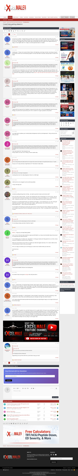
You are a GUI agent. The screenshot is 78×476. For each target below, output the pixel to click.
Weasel (55, 412)
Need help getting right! (12, 419)
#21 (57, 36)
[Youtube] (56, 455)
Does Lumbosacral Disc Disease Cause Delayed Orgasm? (67, 203)
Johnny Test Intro (11, 411)
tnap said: (15, 219)
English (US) (6, 469)
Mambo (8, 416)
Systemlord (54, 419)
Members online (64, 282)
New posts (5, 19)
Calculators (31, 17)
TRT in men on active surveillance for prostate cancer (67, 274)
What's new (15, 17)
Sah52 (72, 284)
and (17, 359)
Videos (21, 17)
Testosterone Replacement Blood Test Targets (67, 258)
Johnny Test (9, 412)
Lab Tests (26, 17)
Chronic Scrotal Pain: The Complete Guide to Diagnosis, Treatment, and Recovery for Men (67, 188)
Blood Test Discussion (66, 184)
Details (54, 473)
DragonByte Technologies (49, 473)
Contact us (53, 469)
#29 (57, 157)
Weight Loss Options (66, 166)
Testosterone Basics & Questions (21, 420)
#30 (57, 168)
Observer (62, 284)
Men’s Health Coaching (52, 17)
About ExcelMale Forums (32, 459)
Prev (5, 34)
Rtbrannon (8, 420)
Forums (10, 17)
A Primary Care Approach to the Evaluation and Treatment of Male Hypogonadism (68, 142)
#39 (57, 308)
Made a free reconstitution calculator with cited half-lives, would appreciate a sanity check (67, 249)
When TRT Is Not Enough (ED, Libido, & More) (67, 208)
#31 (57, 179)
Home (5, 17)
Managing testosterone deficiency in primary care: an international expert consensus (67, 152)
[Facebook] (51, 455)
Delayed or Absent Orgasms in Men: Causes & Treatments (68, 212)
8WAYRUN (44, 474)
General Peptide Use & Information (66, 255)
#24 (57, 78)
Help (69, 469)
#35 (57, 257)
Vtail (65, 284)
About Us (65, 467)
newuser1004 (68, 284)
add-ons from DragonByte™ (36, 473)
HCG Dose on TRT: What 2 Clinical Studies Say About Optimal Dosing (67, 265)
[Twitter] (53, 455)
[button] (7, 17)
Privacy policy (64, 469)
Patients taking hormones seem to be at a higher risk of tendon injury (67, 170)
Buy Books (44, 17)
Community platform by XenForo (39, 472)
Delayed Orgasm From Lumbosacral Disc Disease (67, 196)
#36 (57, 272)
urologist (26, 274)
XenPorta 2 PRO (34, 474)
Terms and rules (58, 469)
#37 (57, 282)
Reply (57, 44)
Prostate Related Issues (66, 239)
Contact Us (69, 467)
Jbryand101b (9, 408)
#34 (57, 230)
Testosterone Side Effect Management (66, 270)
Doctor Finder (38, 17)
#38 (57, 293)
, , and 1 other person (23, 213)
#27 (57, 131)
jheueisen (8, 405)
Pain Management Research (67, 193)
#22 (57, 50)
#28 (57, 141)
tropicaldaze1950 (53, 404)
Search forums (10, 19)
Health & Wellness (65, 199)
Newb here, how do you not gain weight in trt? (18, 407)
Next (14, 34)
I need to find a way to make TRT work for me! (18, 404)
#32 (57, 192)
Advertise (73, 467)
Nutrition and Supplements (67, 225)
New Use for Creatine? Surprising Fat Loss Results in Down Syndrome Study (67, 220)
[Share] (56, 37)
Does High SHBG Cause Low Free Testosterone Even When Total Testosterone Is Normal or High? (68, 179)
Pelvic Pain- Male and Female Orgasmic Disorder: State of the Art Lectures (68, 228)
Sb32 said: (15, 62)
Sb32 (5, 26)
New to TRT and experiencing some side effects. (18, 415)
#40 (57, 343)
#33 (57, 216)
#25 (57, 99)
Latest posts (63, 138)
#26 (57, 117)
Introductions (18, 405)
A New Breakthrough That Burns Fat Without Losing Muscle (67, 162)
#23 (57, 60)
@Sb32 (13, 232)
